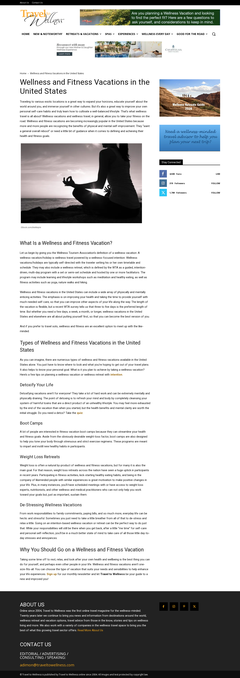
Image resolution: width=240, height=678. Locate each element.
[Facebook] (163, 606)
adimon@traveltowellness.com (47, 664)
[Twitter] (194, 606)
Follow (215, 183)
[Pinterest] (184, 606)
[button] (213, 34)
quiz (80, 413)
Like (218, 173)
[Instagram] (174, 606)
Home (23, 73)
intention (116, 374)
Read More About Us (90, 630)
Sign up (52, 574)
